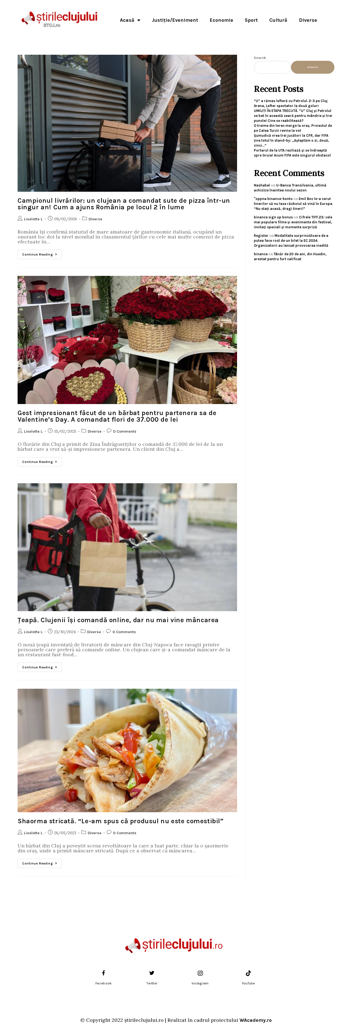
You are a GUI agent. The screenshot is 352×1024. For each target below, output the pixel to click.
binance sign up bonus (273, 217)
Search (260, 58)
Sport (251, 20)
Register (261, 236)
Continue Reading (42, 253)
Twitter (151, 983)
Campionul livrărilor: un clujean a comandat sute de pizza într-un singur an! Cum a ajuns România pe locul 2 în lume (124, 204)
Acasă (127, 20)
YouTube (248, 983)
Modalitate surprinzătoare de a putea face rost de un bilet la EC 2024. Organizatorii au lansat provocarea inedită (291, 241)
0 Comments (124, 431)
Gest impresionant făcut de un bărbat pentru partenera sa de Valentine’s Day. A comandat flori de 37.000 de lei (117, 416)
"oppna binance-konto (273, 199)
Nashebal (262, 185)
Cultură (278, 20)
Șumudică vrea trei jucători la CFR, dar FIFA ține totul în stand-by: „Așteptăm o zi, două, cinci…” (291, 140)
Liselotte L (33, 219)
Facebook (103, 983)
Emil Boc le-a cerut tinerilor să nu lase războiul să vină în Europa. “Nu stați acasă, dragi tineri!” (293, 204)
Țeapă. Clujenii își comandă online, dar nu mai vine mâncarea (118, 620)
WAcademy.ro (256, 1020)
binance (261, 254)
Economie (221, 20)
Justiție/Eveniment (175, 20)
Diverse (308, 20)
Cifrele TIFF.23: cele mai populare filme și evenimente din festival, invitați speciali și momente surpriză (293, 222)
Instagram (200, 983)
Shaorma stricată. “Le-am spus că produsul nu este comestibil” (121, 821)
